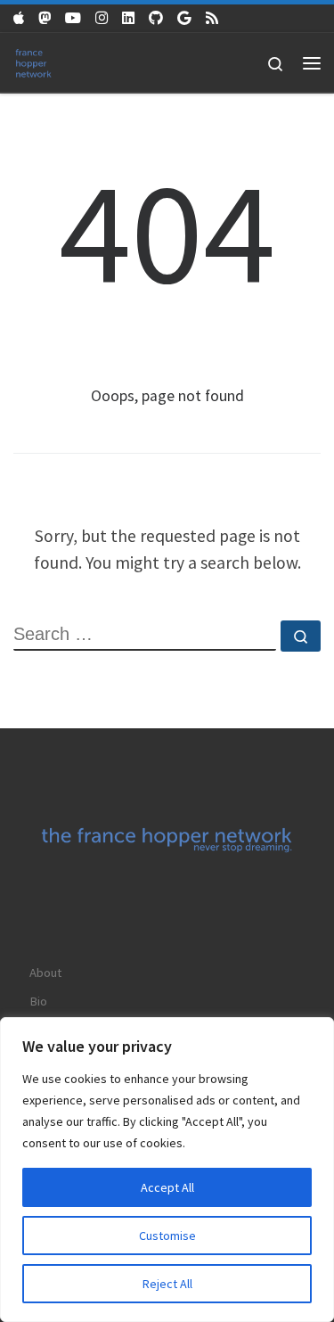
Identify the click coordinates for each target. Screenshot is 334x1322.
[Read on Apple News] (18, 18)
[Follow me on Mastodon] (44, 18)
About (45, 973)
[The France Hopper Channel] (73, 18)
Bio (38, 1001)
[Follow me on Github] (156, 18)
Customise (167, 1236)
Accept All (167, 1187)
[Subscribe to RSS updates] (212, 18)
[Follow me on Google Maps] (184, 18)
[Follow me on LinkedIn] (128, 18)
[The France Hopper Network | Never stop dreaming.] (33, 61)
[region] (167, 1169)
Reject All (167, 1284)
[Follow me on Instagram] (101, 18)
